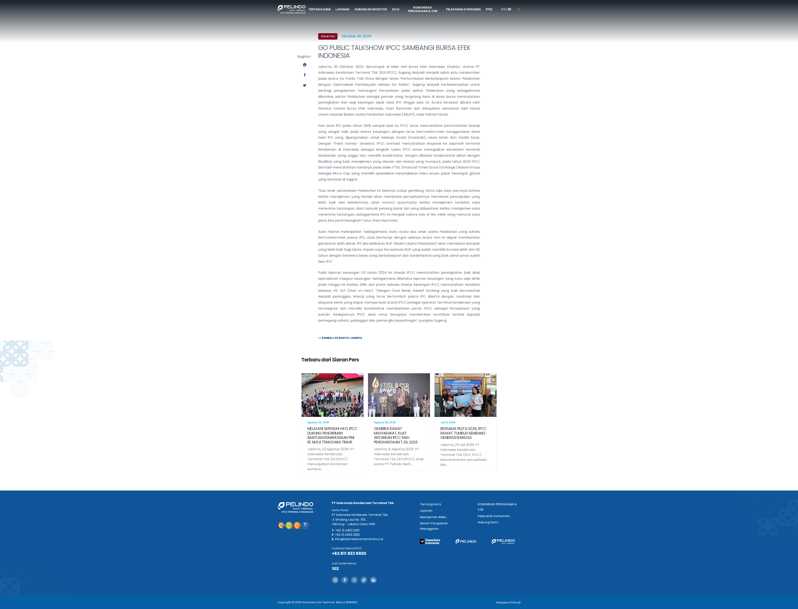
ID (509, 9)
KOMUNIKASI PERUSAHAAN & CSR (423, 9)
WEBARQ (351, 602)
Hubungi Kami (488, 522)
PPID (489, 9)
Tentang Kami (319, 9)
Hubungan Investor (371, 9)
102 (335, 568)
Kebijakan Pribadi (508, 602)
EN (503, 9)
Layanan (342, 9)
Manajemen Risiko (433, 517)
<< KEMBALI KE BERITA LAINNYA (340, 338)
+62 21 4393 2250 (347, 535)
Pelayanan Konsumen (463, 9)
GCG (395, 9)
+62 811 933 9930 (349, 553)
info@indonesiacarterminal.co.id (359, 539)
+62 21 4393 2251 (347, 530)
